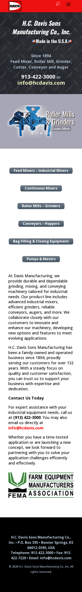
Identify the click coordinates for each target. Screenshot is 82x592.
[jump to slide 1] (32, 133)
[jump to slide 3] (41, 133)
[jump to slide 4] (45, 133)
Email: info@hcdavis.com (50, 558)
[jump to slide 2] (37, 133)
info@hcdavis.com (26, 427)
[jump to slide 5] (50, 133)
